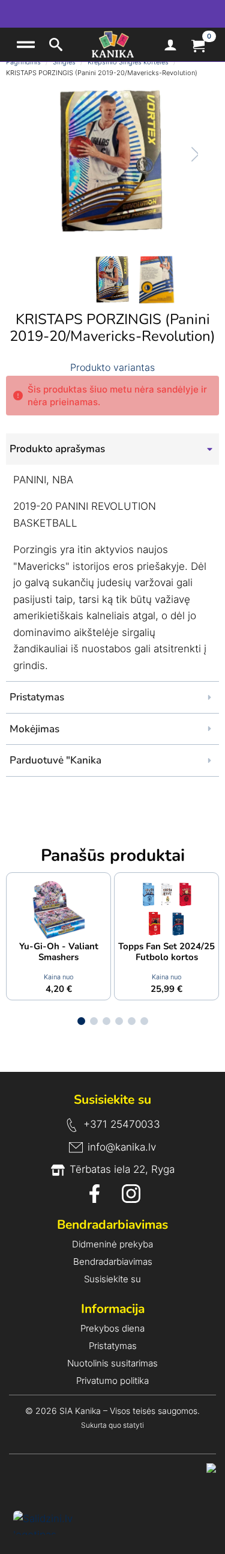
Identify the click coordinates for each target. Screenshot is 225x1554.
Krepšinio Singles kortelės (128, 62)
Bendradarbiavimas (112, 1261)
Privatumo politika (112, 1380)
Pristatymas (113, 1345)
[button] (184, 154)
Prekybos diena (112, 1328)
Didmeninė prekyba (112, 1244)
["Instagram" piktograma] (131, 1193)
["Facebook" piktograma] (94, 1193)
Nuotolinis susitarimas (112, 1363)
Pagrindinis (23, 62)
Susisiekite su (112, 1279)
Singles (64, 62)
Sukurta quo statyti (112, 1425)
